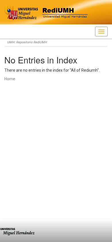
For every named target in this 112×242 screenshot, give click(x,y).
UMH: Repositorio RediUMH (27, 42)
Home (9, 79)
